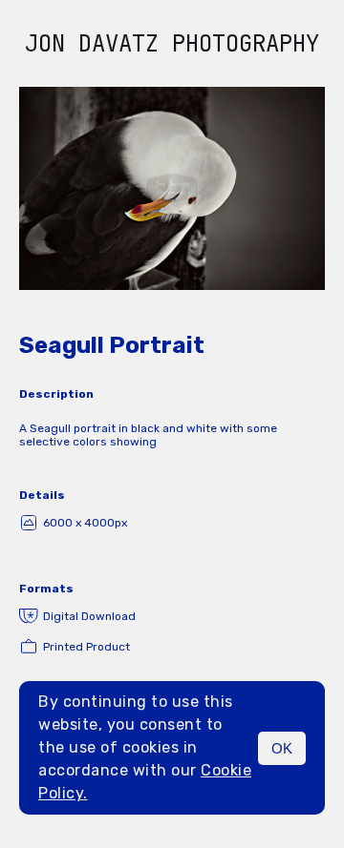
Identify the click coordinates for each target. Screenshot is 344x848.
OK (281, 748)
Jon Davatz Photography (172, 43)
